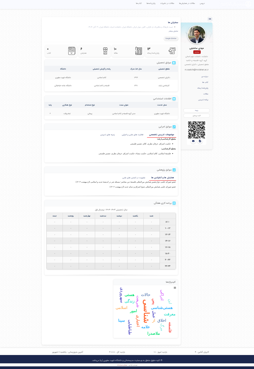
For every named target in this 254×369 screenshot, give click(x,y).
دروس (202, 3)
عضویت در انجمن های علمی (133, 177)
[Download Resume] (200, 141)
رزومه (196, 110)
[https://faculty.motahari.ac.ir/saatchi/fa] (196, 129)
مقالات (205, 93)
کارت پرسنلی (197, 115)
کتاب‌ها (139, 3)
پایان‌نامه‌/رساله (202, 88)
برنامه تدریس (203, 99)
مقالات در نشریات (167, 3)
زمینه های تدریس (107, 134)
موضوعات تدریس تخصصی (161, 134)
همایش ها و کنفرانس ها (162, 177)
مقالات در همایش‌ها (187, 3)
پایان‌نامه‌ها (150, 3)
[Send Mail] (193, 141)
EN (210, 19)
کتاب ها (205, 82)
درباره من (204, 76)
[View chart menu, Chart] (175, 288)
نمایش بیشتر (173, 31)
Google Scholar (170, 38)
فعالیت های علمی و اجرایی (132, 134)
